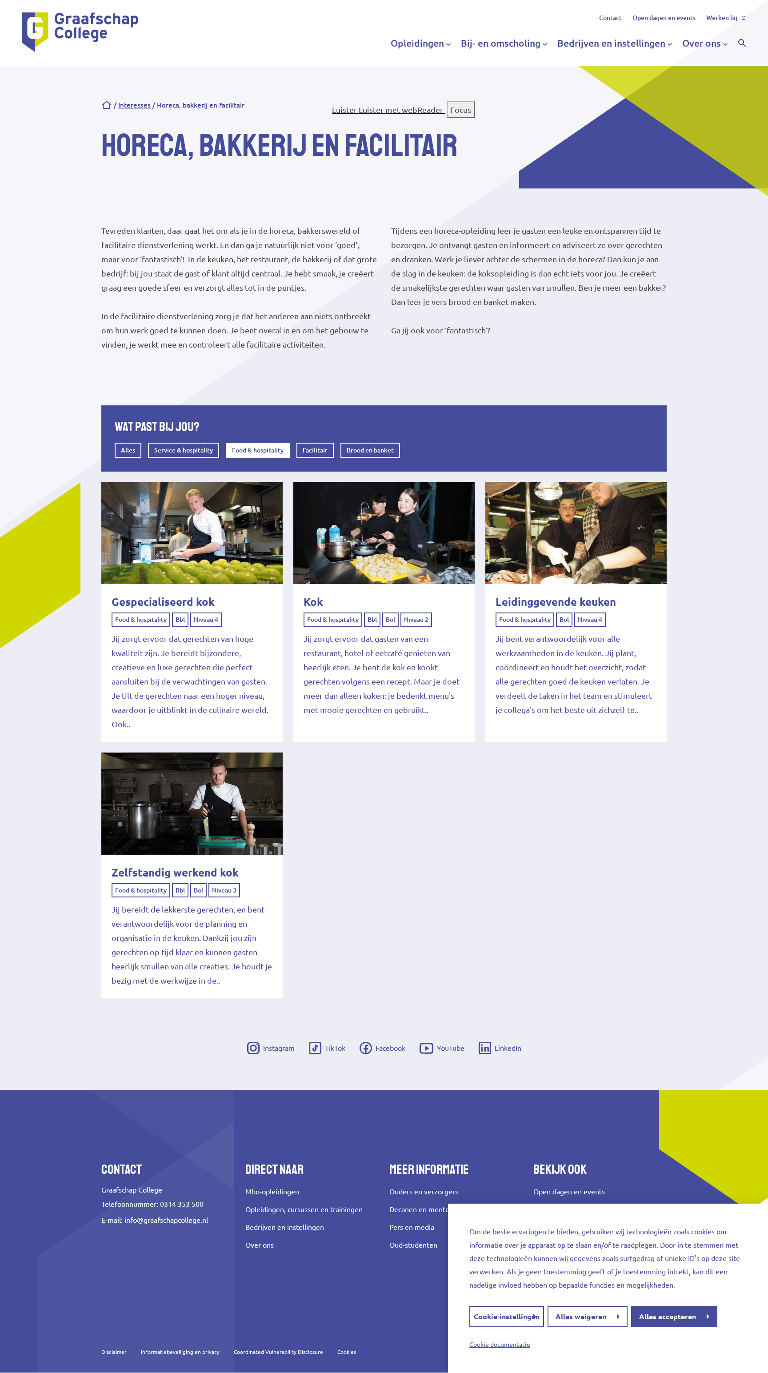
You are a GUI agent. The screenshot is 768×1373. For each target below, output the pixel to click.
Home (106, 105)
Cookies (346, 1352)
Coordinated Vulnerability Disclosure (278, 1352)
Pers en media (411, 1227)
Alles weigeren (581, 1317)
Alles (128, 450)
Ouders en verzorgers (423, 1192)
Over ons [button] (701, 43)
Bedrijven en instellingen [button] (611, 43)
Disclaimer (114, 1352)
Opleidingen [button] (417, 43)
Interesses (134, 105)
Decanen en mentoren (424, 1209)
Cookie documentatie (499, 1344)
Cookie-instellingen (507, 1317)
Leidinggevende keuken (556, 602)
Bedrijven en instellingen (284, 1227)
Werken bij (721, 17)
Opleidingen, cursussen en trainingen (304, 1209)
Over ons (259, 1245)
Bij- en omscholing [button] (500, 43)
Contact (610, 17)
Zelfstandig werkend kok (175, 873)
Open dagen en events (664, 17)
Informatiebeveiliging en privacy (180, 1352)
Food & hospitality (258, 450)
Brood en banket (370, 450)
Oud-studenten (413, 1245)
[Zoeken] (742, 43)
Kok (313, 602)
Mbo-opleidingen (272, 1192)
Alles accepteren (667, 1317)
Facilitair (315, 450)
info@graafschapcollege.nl (166, 1220)
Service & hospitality (183, 450)
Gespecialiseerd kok (163, 602)
